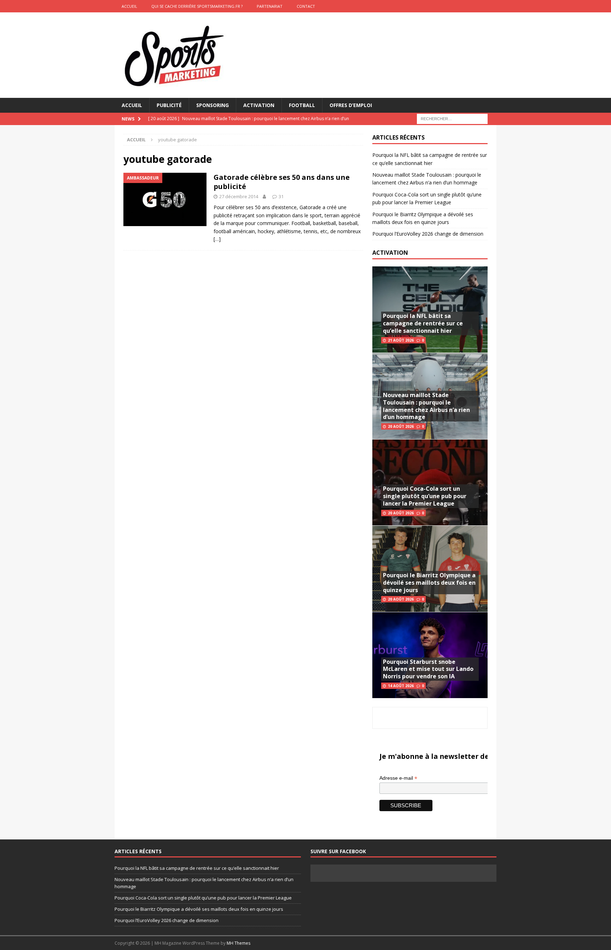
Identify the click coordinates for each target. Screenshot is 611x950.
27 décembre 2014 (238, 196)
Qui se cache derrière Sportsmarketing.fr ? (197, 6)
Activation (258, 105)
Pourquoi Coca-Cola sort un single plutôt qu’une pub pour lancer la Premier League (424, 496)
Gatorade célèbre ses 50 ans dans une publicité (282, 181)
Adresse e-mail (398, 778)
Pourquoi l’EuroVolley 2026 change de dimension (427, 233)
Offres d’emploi (351, 105)
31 (281, 196)
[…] (217, 239)
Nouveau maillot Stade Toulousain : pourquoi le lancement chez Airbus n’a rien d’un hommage (426, 406)
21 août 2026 (401, 340)
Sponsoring (212, 105)
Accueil (132, 105)
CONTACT (306, 6)
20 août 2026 (401, 426)
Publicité (169, 105)
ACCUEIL (129, 6)
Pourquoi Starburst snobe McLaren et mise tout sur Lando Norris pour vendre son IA (428, 669)
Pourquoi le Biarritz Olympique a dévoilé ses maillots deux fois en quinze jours (429, 582)
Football (302, 105)
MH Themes (238, 943)
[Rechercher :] (452, 118)
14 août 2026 (401, 685)
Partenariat (270, 6)
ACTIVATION (390, 252)
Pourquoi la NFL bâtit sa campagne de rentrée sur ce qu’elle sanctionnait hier (423, 323)
